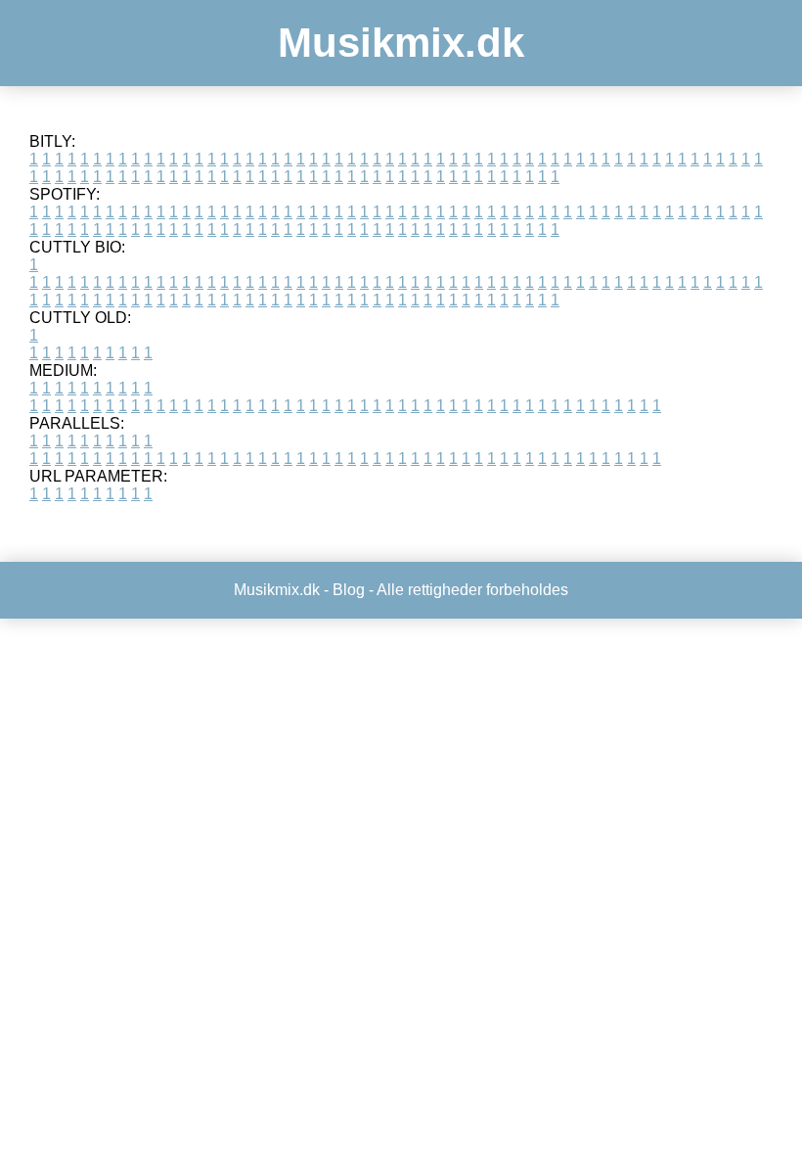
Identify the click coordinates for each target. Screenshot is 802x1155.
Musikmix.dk (401, 43)
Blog (349, 589)
